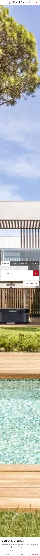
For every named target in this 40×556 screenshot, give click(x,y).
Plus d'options (31, 283)
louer (13, 263)
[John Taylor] (20, 2)
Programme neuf (33, 266)
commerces (22, 263)
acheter (5, 263)
